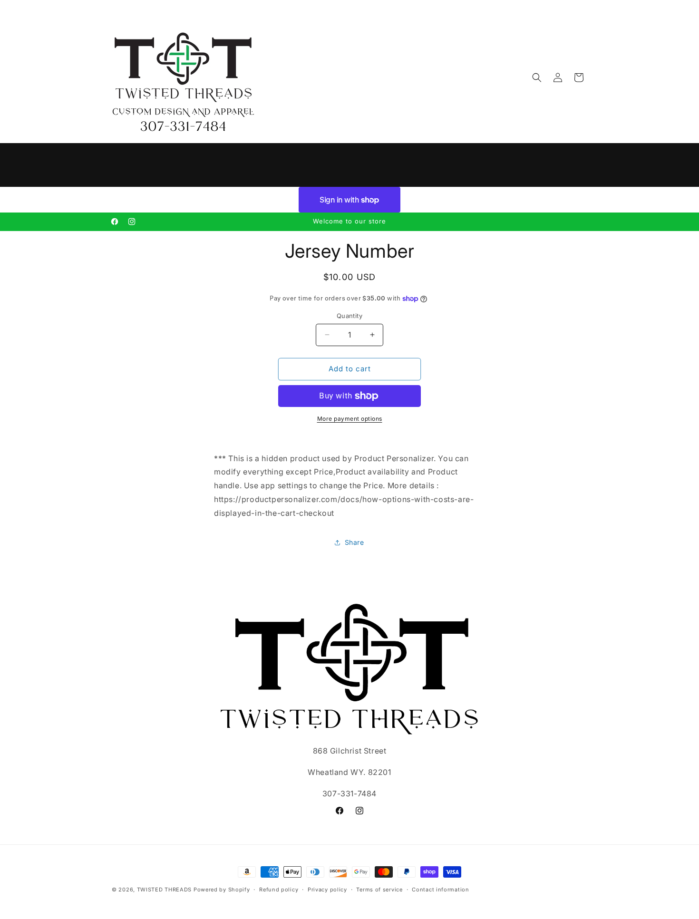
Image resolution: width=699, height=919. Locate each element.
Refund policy (278, 889)
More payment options (349, 418)
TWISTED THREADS (164, 889)
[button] (536, 77)
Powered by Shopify (222, 889)
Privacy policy (327, 889)
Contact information (440, 889)
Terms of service (379, 889)
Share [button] (354, 542)
